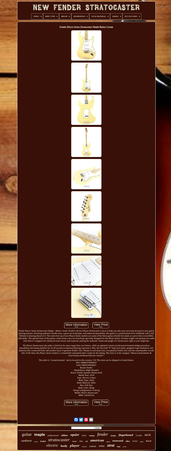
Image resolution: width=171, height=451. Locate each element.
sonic (84, 435)
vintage (92, 436)
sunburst (26, 440)
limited (84, 446)
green (124, 446)
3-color (139, 435)
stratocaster (59, 439)
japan (108, 441)
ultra (128, 441)
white (102, 445)
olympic (113, 436)
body (64, 445)
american (97, 440)
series (135, 441)
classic (74, 441)
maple (39, 434)
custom (92, 446)
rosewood (117, 440)
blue (81, 441)
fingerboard (126, 435)
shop (118, 446)
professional (53, 435)
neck (148, 435)
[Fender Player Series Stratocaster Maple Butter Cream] (86, 46)
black (148, 440)
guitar (27, 434)
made (141, 441)
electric (52, 445)
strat (110, 445)
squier (74, 435)
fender (102, 434)
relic (86, 441)
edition (64, 435)
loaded (43, 441)
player (74, 445)
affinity (36, 441)
